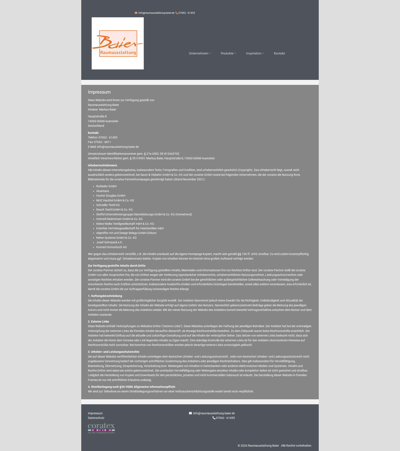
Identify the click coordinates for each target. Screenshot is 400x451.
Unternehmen (199, 53)
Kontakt (279, 53)
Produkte (227, 53)
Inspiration (254, 53)
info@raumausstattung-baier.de (156, 12)
